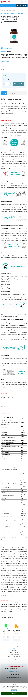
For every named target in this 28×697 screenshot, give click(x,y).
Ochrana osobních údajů (14, 657)
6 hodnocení (8, 51)
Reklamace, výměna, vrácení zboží (14, 659)
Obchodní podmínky (14, 655)
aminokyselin (20, 111)
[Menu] (2, 5)
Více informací (23, 687)
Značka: (8, 48)
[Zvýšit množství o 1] (10, 84)
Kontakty (14, 650)
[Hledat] (25, 2)
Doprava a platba (14, 652)
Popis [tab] (4, 93)
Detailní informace (5, 61)
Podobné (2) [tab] (12, 93)
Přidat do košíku (18, 83)
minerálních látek (4, 108)
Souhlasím (14, 693)
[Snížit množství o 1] (4, 84)
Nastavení (14, 690)
